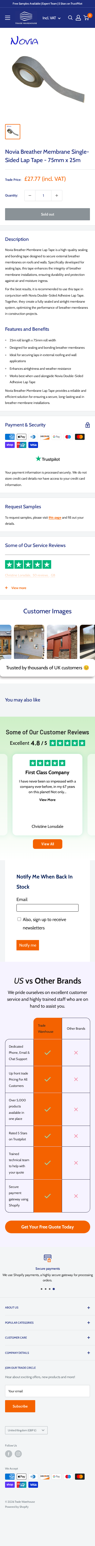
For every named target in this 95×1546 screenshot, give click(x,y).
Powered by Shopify (17, 1507)
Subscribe (20, 1406)
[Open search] (70, 17)
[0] (86, 18)
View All (47, 844)
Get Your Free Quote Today (47, 1227)
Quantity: (11, 195)
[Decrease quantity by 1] (30, 195)
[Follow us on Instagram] (18, 1453)
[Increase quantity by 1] (56, 195)
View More (47, 799)
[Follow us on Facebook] (8, 1453)
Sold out (47, 214)
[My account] (78, 18)
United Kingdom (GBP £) (22, 1430)
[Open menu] (7, 18)
